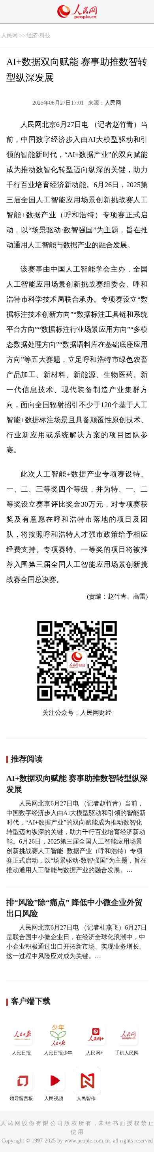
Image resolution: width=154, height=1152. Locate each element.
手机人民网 (127, 1053)
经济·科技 (38, 35)
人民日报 (21, 1053)
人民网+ (94, 1053)
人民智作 (86, 1098)
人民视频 (53, 1098)
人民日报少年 (58, 1053)
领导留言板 (21, 1098)
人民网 (9, 35)
